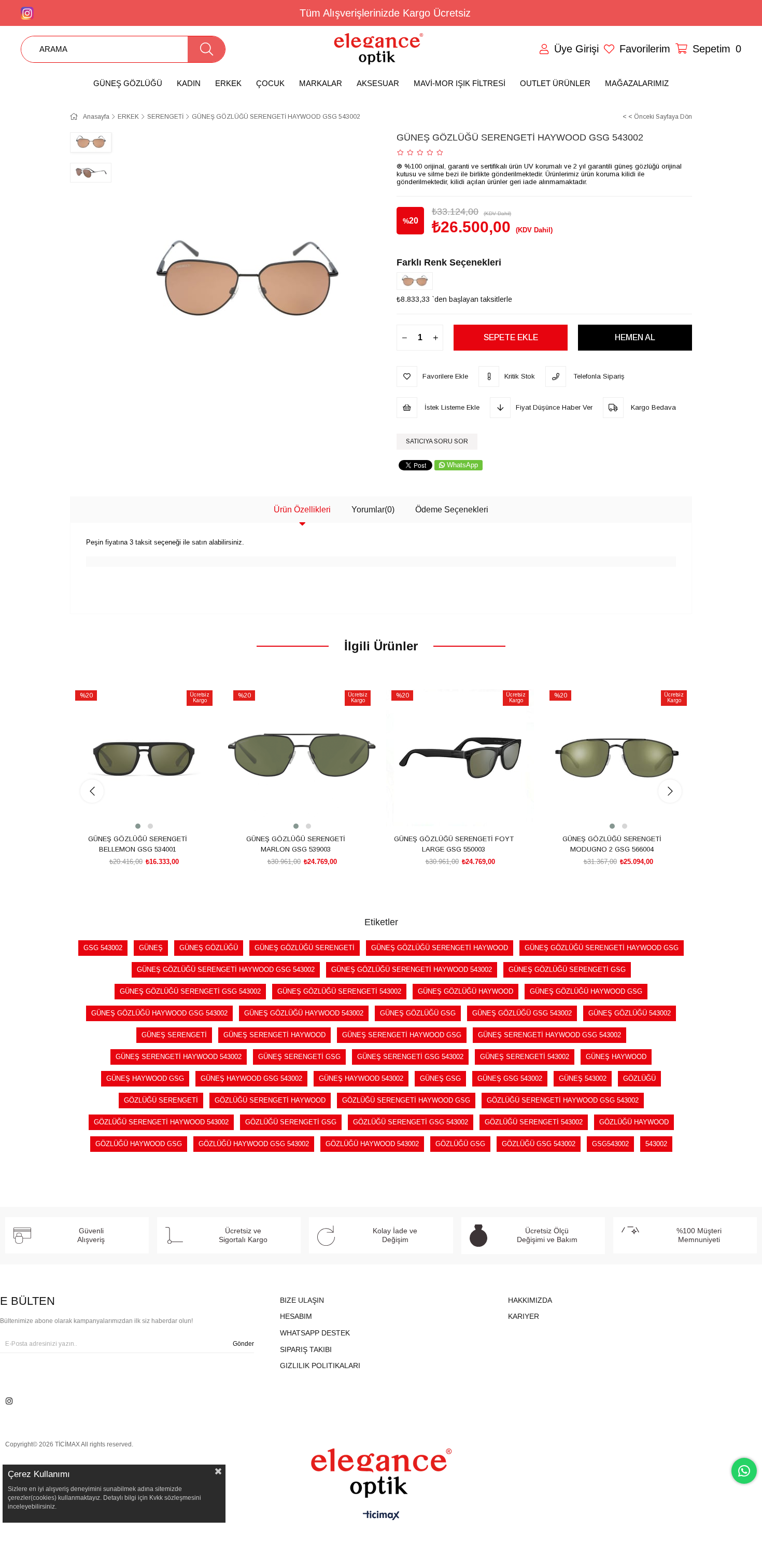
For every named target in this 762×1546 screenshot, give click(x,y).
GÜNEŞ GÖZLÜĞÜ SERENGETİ (305, 948)
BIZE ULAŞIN (302, 1300)
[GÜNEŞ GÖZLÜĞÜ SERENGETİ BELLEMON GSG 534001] (144, 757)
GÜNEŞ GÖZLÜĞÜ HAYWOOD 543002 (303, 1013)
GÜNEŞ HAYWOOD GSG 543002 (251, 1078)
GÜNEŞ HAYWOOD (616, 1057)
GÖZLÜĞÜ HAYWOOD (634, 1122)
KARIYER (523, 1316)
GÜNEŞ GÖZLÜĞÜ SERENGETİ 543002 (339, 991)
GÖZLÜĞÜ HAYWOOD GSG (138, 1144)
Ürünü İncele (156, 812)
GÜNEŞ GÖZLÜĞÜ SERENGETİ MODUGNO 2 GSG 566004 (611, 844)
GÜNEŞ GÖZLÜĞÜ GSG (418, 1013)
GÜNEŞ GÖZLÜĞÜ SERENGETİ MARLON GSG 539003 (295, 844)
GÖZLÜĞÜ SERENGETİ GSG (290, 1122)
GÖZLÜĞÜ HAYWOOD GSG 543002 (254, 1144)
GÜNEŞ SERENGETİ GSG (299, 1057)
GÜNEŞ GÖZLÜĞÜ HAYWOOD (465, 991)
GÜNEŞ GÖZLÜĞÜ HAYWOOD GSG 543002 (159, 1013)
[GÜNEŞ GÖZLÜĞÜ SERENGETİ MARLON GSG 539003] (302, 757)
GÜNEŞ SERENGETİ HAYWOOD (274, 1035)
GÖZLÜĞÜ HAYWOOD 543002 (372, 1144)
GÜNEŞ (151, 948)
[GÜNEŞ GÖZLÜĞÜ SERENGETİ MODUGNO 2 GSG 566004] (618, 757)
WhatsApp (462, 465)
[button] (138, 826)
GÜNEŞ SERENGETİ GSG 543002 (410, 1057)
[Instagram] (9, 1401)
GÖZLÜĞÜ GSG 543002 (538, 1144)
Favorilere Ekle (132, 812)
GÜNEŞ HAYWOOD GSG (145, 1078)
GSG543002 (610, 1144)
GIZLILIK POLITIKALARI (320, 1365)
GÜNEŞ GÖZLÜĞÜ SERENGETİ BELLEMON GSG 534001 (137, 844)
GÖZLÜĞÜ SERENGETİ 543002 (534, 1122)
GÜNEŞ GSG (440, 1078)
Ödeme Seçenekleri (451, 509)
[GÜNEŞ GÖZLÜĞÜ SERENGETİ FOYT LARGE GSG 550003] (460, 757)
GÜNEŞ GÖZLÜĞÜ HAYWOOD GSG (586, 991)
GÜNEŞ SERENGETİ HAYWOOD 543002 (179, 1057)
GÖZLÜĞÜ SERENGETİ (161, 1100)
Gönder (243, 1343)
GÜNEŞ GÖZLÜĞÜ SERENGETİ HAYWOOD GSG (602, 948)
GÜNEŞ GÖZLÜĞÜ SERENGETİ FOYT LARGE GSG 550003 (454, 844)
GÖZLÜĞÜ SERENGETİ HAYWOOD (270, 1100)
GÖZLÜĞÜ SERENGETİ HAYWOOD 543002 (161, 1122)
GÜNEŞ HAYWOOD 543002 (361, 1078)
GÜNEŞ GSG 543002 (509, 1078)
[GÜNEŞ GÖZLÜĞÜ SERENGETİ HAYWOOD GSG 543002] (417, 281)
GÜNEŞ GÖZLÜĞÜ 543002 (629, 1013)
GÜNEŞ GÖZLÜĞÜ (208, 948)
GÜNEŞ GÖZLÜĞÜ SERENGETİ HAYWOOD (439, 948)
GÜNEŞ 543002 (582, 1078)
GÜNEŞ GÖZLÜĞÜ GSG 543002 (522, 1013)
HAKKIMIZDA (530, 1300)
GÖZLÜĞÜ (639, 1078)
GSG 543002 (102, 948)
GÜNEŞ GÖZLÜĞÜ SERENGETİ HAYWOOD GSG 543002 (226, 969)
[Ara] (206, 49)
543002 (656, 1144)
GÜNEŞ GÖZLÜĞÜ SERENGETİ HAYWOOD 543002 (411, 969)
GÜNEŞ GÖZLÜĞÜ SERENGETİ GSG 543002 (190, 991)
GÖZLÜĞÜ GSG (460, 1144)
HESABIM (296, 1316)
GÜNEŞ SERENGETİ (174, 1035)
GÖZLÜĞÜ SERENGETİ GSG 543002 (410, 1122)
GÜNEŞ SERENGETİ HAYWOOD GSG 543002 (549, 1035)
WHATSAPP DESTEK (315, 1333)
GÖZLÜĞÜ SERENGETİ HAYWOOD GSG (406, 1100)
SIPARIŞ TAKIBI (306, 1349)
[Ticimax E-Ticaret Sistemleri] (381, 1516)
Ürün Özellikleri (302, 509)
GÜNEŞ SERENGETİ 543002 (524, 1057)
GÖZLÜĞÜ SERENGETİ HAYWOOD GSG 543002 (563, 1100)
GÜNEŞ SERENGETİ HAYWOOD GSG (401, 1035)
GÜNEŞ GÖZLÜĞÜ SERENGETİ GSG (567, 969)
